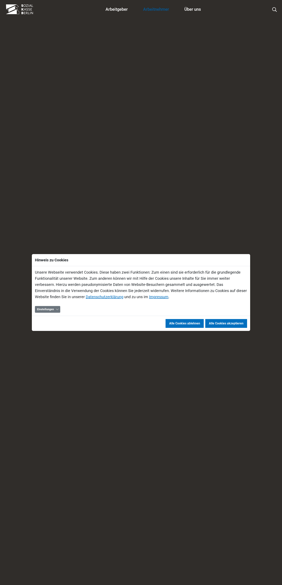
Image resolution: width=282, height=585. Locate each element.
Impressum (158, 297)
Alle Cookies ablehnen (184, 323)
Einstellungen (45, 309)
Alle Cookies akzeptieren (226, 323)
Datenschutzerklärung (104, 297)
